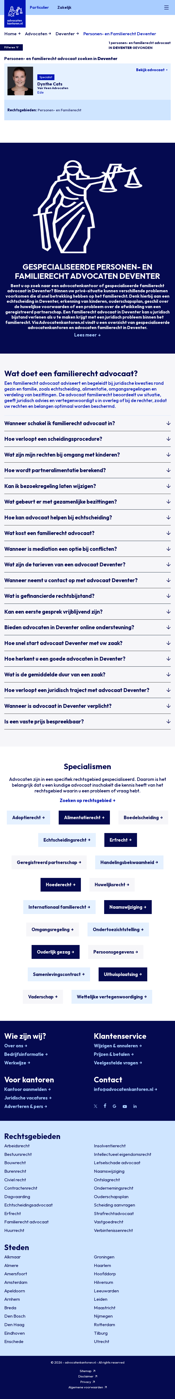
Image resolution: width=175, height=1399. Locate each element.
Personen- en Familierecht (59, 110)
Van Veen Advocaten (52, 88)
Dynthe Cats (49, 83)
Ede (40, 92)
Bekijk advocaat (150, 70)
